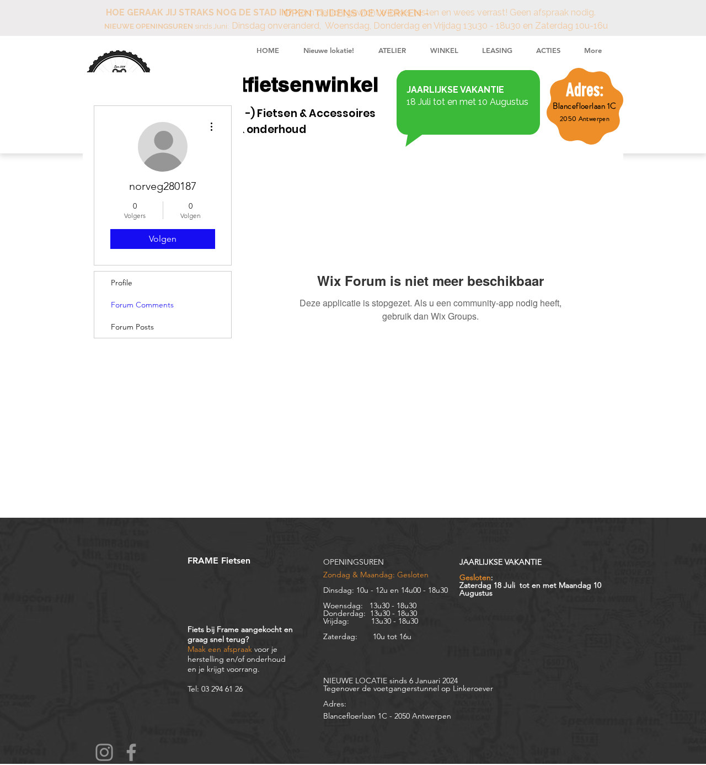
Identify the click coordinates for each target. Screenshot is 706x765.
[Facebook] (131, 752)
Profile (121, 283)
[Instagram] (104, 752)
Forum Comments (142, 305)
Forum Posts (132, 327)
